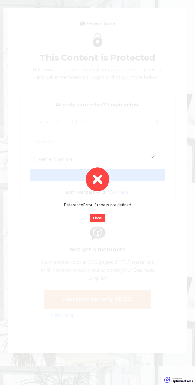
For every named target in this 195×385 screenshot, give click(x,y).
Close (97, 218)
